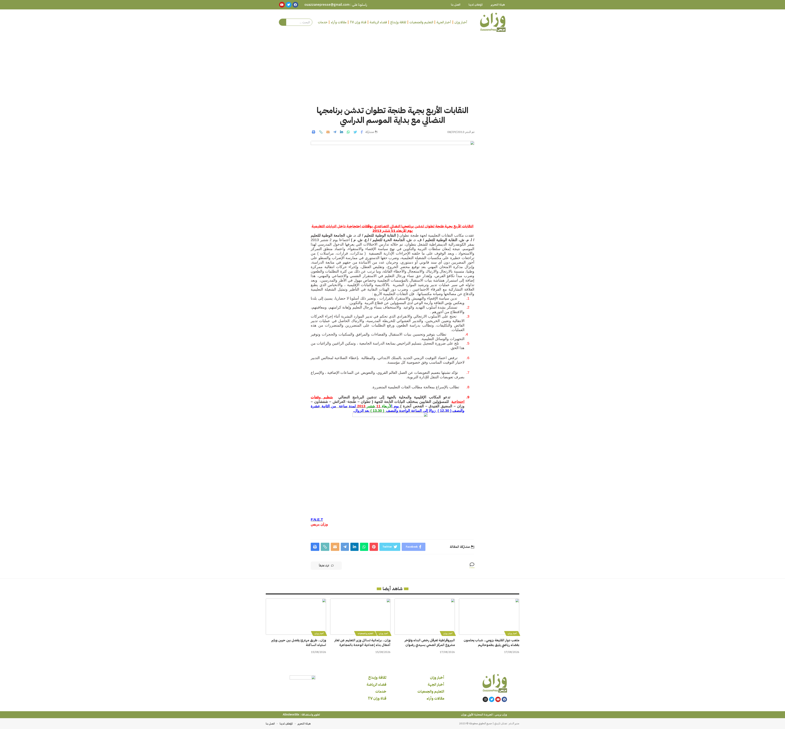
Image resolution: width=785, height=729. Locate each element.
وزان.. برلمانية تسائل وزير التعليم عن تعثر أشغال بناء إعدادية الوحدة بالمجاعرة (362, 642)
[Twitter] (491, 699)
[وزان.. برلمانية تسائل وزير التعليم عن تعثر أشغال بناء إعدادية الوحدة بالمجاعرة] (360, 617)
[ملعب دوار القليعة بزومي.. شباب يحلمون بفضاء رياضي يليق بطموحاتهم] (489, 617)
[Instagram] (485, 699)
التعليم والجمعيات (365, 633)
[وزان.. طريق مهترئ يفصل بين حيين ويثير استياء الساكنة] (296, 617)
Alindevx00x (291, 714)
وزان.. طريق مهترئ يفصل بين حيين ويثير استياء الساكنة (298, 642)
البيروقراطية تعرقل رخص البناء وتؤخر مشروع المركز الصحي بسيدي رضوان (430, 642)
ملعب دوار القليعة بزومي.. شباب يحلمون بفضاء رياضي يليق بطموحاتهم (491, 642)
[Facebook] (504, 699)
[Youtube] (498, 699)
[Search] (282, 22)
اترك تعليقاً (324, 565)
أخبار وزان (512, 633)
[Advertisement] (392, 65)
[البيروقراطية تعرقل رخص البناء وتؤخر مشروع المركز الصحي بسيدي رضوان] (425, 617)
